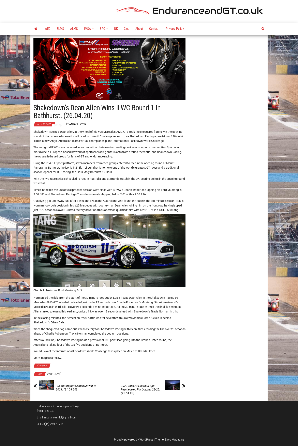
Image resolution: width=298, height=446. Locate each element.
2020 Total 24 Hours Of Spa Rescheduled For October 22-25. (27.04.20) (140, 389)
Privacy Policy (175, 29)
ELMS (60, 29)
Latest (59, 365)
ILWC (58, 373)
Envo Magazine (174, 439)
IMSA (88, 29)
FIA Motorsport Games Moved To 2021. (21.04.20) (76, 387)
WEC (47, 29)
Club (126, 29)
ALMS (74, 29)
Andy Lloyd (77, 124)
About (139, 29)
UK (116, 29)
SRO (103, 29)
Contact (154, 29)
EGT (49, 374)
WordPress (146, 439)
